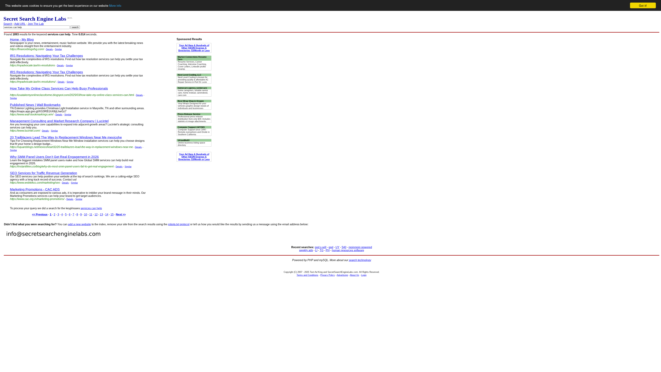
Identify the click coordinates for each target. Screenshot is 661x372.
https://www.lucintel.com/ (25, 130)
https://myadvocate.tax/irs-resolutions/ (33, 81)
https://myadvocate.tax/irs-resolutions (32, 65)
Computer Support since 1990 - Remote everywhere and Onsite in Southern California (194, 132)
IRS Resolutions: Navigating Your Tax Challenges (46, 56)
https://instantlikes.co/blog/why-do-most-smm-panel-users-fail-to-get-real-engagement (62, 166)
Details (49, 49)
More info (115, 5)
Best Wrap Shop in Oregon (191, 101)
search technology (360, 260)
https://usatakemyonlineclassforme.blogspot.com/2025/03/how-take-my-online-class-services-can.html (72, 95)
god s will (320, 247)
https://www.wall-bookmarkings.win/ (31, 114)
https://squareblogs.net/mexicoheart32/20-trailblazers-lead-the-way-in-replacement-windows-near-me (71, 147)
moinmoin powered (360, 247)
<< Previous (40, 214)
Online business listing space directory (191, 144)
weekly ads (306, 250)
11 (90, 214)
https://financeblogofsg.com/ (27, 49)
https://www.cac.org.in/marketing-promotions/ (37, 199)
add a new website (79, 224)
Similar (58, 49)
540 (344, 247)
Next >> (121, 214)
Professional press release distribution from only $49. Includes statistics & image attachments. (194, 119)
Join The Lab (36, 23)
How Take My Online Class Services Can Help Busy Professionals (59, 88)
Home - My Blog (22, 39)
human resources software (348, 250)
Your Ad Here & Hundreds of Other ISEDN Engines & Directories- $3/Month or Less (194, 48)
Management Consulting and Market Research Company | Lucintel (59, 121)
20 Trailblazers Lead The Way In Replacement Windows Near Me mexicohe (66, 137)
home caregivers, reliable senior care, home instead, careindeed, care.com (193, 92)
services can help (91, 208)
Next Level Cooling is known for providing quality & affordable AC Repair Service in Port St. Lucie (193, 79)
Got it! (643, 5)
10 (85, 214)
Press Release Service (189, 114)
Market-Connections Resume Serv (192, 58)
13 (101, 214)
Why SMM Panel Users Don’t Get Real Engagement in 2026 (54, 157)
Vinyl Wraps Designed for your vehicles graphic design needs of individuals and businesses (193, 106)
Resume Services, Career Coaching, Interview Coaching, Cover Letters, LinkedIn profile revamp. (192, 65)
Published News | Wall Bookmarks (35, 105)
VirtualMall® (184, 140)
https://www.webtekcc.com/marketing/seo (35, 182)
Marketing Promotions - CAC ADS (35, 189)
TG (321, 250)
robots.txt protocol (179, 224)
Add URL (19, 23)
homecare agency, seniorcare (192, 88)
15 (112, 214)
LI (316, 250)
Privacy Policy (327, 275)
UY (337, 247)
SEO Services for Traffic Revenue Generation (43, 173)
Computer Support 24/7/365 (191, 127)
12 (96, 214)
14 (106, 214)
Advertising (342, 275)
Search (7, 23)
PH (328, 250)
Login (363, 275)
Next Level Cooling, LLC (189, 75)
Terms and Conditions (307, 275)
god (331, 247)
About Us (354, 275)
